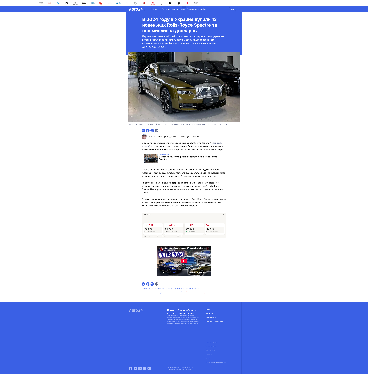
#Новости (146, 288)
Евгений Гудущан (155, 137)
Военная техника (178, 9)
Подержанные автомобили (196, 9)
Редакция (209, 354)
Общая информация (212, 342)
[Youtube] (140, 368)
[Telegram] (144, 368)
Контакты (209, 358)
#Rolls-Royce (179, 288)
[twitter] (152, 130)
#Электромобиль (193, 288)
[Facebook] (130, 368)
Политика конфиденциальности (215, 362)
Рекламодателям (211, 346)
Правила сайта (210, 350)
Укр (232, 9)
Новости (156, 9)
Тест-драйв (166, 9)
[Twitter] (135, 368)
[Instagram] (149, 368)
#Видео (169, 288)
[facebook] (148, 130)
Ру (239, 9)
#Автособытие (158, 288)
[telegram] (143, 130)
